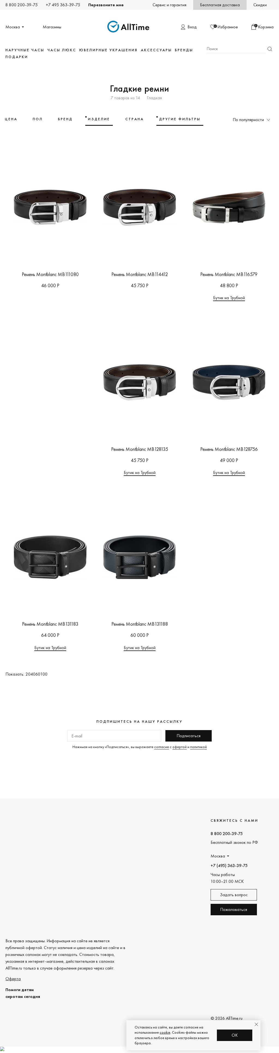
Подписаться (189, 736)
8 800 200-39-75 (21, 5)
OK (235, 1035)
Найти (270, 49)
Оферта (13, 979)
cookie (165, 1032)
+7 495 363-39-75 (63, 5)
